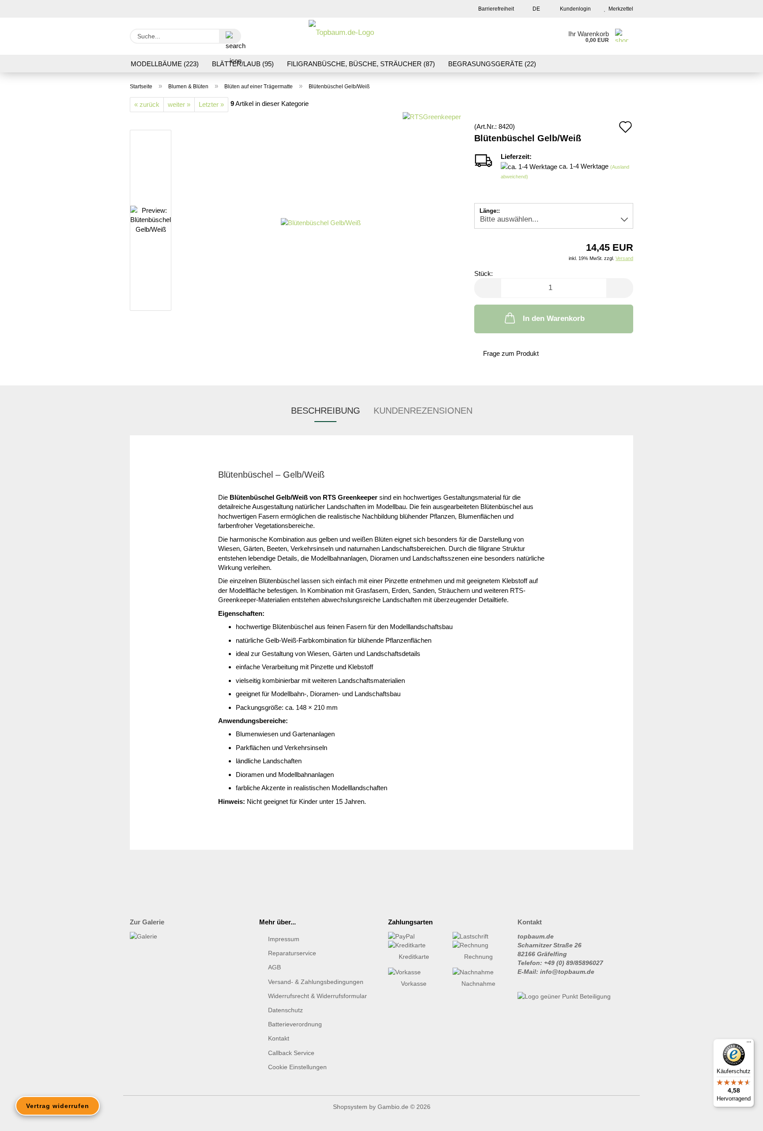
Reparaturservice (292, 953)
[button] (487, 288)
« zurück (146, 104)
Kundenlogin (574, 9)
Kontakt (278, 1038)
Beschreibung (325, 410)
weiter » (179, 104)
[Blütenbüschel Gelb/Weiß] (321, 222)
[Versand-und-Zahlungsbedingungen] (413, 936)
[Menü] (749, 1044)
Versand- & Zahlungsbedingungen (315, 981)
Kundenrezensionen (423, 410)
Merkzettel (619, 9)
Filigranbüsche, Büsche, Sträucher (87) (361, 64)
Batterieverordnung (295, 1024)
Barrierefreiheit (495, 9)
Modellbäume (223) (165, 64)
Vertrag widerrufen (57, 1105)
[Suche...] (230, 36)
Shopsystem (350, 1106)
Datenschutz (285, 1010)
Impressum (283, 938)
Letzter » (211, 104)
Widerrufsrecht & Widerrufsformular (317, 995)
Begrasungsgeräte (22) (492, 64)
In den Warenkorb (554, 318)
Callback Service (291, 1052)
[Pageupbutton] (738, 1118)
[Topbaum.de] (341, 36)
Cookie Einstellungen (297, 1067)
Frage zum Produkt (511, 353)
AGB (274, 967)
